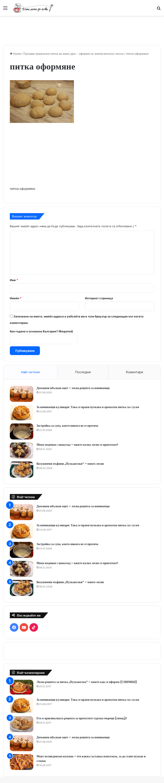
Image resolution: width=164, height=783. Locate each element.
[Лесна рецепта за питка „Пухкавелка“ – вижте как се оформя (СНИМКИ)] (21, 687)
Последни (83, 372)
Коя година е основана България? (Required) (41, 331)
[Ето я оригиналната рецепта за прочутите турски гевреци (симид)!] (21, 724)
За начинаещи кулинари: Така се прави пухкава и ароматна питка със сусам (88, 407)
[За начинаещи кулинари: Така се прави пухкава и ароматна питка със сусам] (21, 413)
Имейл (15, 298)
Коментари (134, 372)
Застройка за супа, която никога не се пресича (67, 425)
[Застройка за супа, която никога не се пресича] (21, 431)
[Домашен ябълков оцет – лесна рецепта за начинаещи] (21, 394)
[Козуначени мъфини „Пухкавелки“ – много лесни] (21, 470)
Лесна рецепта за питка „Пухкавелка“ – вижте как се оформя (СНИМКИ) (87, 682)
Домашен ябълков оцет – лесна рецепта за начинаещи (73, 388)
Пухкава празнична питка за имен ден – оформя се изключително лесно (73, 53)
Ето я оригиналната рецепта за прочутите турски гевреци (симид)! (82, 718)
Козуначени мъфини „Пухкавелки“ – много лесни (70, 464)
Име (14, 280)
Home (16, 53)
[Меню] (5, 9)
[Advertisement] (82, 29)
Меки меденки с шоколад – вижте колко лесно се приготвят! (77, 444)
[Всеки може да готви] (33, 8)
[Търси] (159, 9)
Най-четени (30, 372)
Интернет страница (99, 298)
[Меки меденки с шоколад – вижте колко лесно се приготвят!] (21, 450)
